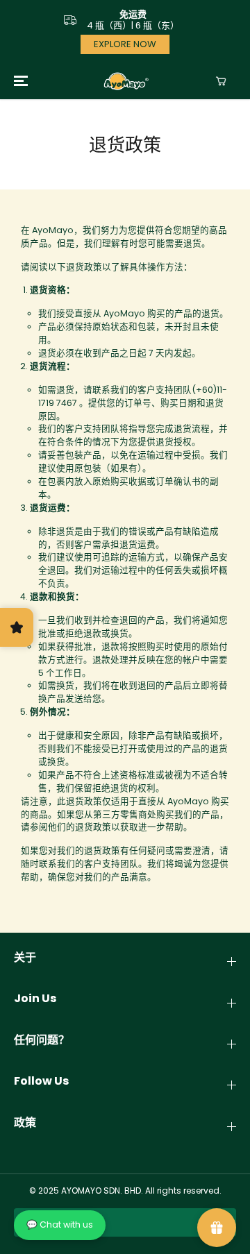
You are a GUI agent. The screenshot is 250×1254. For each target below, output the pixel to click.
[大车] (221, 81)
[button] (19, 81)
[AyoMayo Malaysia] (125, 81)
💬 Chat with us (59, 1224)
